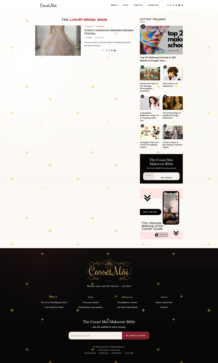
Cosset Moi (153, 5)
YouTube (129, 353)
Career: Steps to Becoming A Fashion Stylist (172, 144)
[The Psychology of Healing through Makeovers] (173, 103)
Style (125, 5)
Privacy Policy (103, 350)
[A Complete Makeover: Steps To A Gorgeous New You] (150, 103)
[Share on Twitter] (109, 50)
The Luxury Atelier (90, 302)
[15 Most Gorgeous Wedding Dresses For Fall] (58, 40)
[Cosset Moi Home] (109, 270)
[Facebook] (167, 5)
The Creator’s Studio (54, 307)
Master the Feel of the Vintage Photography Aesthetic (149, 87)
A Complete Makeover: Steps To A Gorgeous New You (149, 117)
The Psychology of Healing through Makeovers (172, 115)
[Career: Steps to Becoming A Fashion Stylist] (173, 132)
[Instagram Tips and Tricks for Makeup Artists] (150, 132)
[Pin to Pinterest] (112, 50)
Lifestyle (138, 5)
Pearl (89, 38)
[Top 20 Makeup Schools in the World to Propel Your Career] (161, 40)
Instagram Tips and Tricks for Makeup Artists (149, 144)
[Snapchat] (182, 5)
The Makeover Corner (127, 302)
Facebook (104, 353)
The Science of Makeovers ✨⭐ (170, 84)
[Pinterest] (176, 5)
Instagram (90, 353)
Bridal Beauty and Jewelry (91, 307)
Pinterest (117, 353)
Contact (164, 307)
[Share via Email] (115, 50)
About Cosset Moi (164, 302)
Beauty (114, 5)
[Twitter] (170, 5)
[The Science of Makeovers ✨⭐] (173, 73)
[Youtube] (179, 5)
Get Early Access (166, 178)
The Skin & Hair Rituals (127, 307)
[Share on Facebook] (106, 50)
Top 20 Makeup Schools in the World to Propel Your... (158, 59)
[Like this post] (103, 50)
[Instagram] (173, 5)
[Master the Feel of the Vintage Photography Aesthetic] (150, 73)
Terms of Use (115, 350)
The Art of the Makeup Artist (54, 302)
